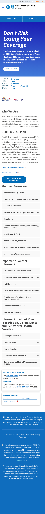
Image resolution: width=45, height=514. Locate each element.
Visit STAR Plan (14, 179)
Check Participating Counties (13, 167)
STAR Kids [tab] (24, 86)
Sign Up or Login (34, 19)
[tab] (21, 193)
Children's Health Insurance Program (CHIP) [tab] (15, 84)
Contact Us (11, 19)
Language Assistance (25, 1)
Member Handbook (9, 172)
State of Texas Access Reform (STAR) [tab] (5, 83)
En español (40, 1)
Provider (12, 376)
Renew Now (11, 69)
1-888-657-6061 (23, 387)
